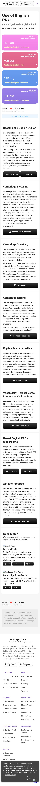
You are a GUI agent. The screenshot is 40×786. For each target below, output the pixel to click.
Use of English (26, 676)
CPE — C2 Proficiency (10, 687)
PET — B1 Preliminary (10, 676)
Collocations (26, 712)
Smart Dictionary (9, 737)
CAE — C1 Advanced (10, 683)
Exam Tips (6, 741)
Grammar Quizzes (9, 712)
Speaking (24, 691)
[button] (3, 3)
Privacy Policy (10, 775)
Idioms (23, 709)
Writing (23, 687)
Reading (24, 680)
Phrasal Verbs (26, 705)
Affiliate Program (9, 759)
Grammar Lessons (9, 705)
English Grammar (9, 701)
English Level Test (9, 730)
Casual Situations (27, 719)
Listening (24, 683)
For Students (26, 736)
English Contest (8, 734)
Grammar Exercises (10, 709)
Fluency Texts (26, 716)
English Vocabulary (28, 701)
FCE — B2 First (8, 680)
